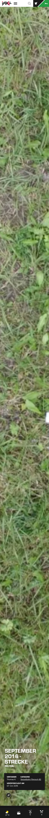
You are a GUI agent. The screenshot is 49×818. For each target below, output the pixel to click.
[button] (29, 3)
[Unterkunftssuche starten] (43, 3)
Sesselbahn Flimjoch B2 (31, 779)
